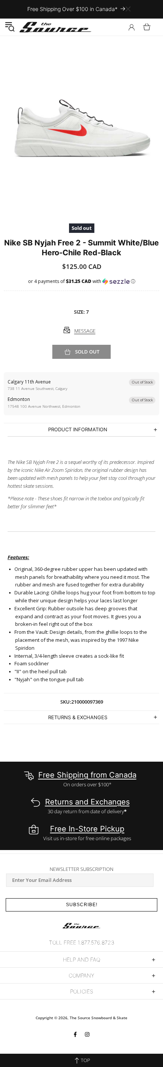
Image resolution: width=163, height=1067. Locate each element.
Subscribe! (81, 904)
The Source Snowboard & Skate (98, 1017)
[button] (9, 27)
